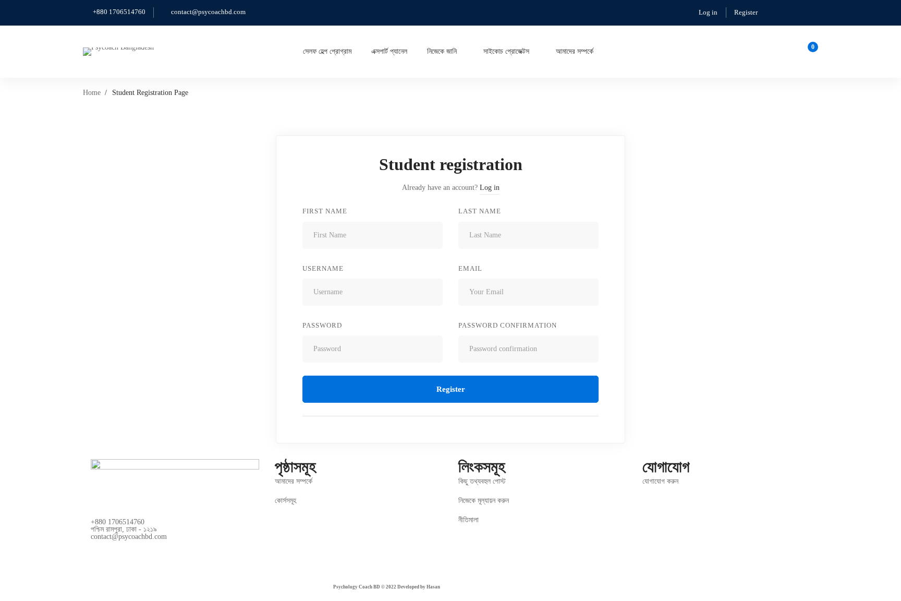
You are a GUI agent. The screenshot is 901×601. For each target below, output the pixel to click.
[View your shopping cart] (809, 51)
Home (92, 93)
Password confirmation (507, 325)
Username (323, 268)
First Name (324, 211)
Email (470, 268)
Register (746, 12)
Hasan (433, 587)
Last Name (479, 211)
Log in (708, 12)
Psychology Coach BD (356, 587)
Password (322, 325)
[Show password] (432, 349)
